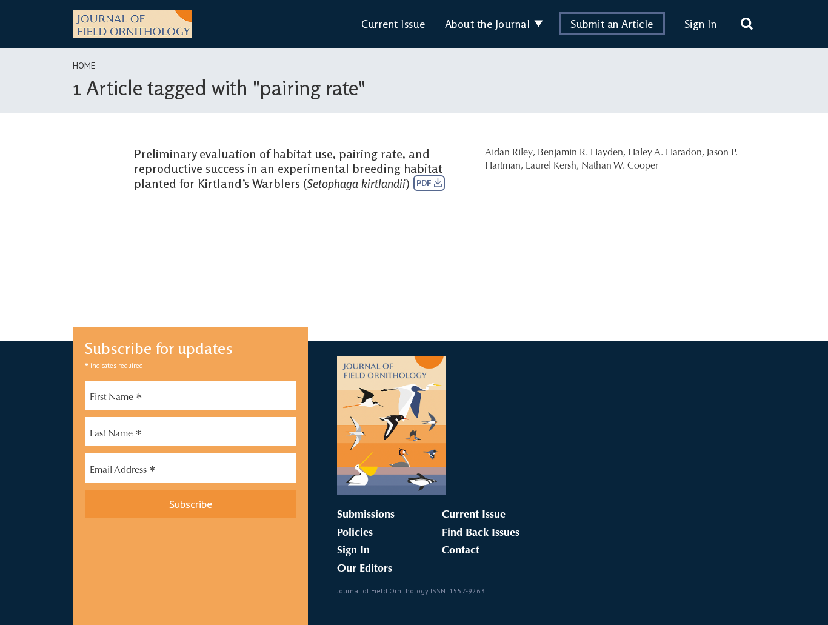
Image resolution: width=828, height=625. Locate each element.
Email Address (123, 471)
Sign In (700, 23)
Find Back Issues (480, 533)
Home (84, 65)
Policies (355, 533)
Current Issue (393, 23)
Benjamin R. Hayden (580, 153)
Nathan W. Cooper (619, 166)
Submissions (366, 515)
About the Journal (487, 23)
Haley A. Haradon (665, 153)
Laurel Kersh (551, 166)
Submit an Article (611, 23)
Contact (460, 551)
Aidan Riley (509, 153)
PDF (425, 183)
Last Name (116, 435)
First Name (116, 399)
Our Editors (364, 569)
